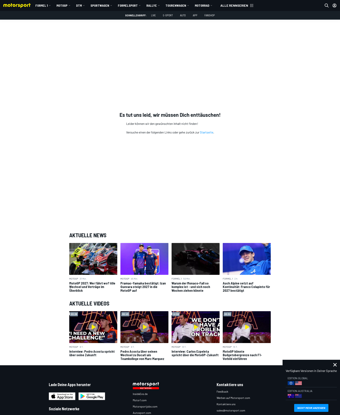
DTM (79, 5)
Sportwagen (100, 5)
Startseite (206, 132)
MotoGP (61, 5)
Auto (183, 15)
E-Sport (168, 15)
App (195, 15)
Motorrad (202, 5)
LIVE (153, 15)
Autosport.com (142, 412)
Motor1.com (140, 400)
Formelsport (128, 5)
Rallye (151, 5)
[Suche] (327, 5)
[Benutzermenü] (334, 5)
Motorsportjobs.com (145, 406)
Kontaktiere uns (226, 404)
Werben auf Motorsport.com (233, 397)
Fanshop (209, 15)
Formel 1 (41, 5)
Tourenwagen (175, 5)
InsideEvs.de (140, 394)
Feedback (222, 391)
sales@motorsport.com (231, 410)
